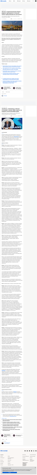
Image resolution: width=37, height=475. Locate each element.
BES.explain (2, 461)
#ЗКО (6, 439)
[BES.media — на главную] (3, 450)
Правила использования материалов (32, 460)
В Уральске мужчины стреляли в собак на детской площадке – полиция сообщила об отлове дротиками (11, 422)
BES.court (2, 460)
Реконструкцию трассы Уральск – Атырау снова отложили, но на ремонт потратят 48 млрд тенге (12, 427)
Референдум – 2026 (10, 464)
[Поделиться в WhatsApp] (14, 18)
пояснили (3, 370)
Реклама (31, 457)
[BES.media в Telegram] (31, 450)
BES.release (24, 454)
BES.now (2, 456)
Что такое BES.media (33, 454)
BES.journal (9, 460)
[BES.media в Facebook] (25, 450)
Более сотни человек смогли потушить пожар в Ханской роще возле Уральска (12, 420)
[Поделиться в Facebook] (12, 18)
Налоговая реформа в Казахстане (11, 458)
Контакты (24, 457)
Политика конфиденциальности (26, 460)
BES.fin (9, 456)
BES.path (9, 463)
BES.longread (2, 457)
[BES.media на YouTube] (33, 450)
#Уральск (3, 439)
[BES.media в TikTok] (35, 450)
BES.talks (2, 463)
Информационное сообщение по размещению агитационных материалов (25, 464)
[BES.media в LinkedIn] (29, 450)
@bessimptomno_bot (13, 416)
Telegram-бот (16, 136)
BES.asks (14, 391)
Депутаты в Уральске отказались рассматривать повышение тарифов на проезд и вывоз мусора (11, 425)
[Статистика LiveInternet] (30, 462)
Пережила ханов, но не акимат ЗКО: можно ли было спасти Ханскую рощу (11, 430)
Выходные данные (32, 456)
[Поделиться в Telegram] (15, 18)
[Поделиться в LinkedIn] (11, 18)
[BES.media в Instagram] (27, 450)
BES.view (2, 464)
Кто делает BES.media (26, 456)
